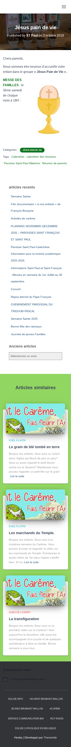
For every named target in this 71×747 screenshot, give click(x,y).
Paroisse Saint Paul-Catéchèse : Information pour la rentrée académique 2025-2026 (36, 253)
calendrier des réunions (41, 156)
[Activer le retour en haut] (63, 739)
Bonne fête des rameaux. (26, 326)
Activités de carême (23, 218)
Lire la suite (17, 476)
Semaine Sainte (21, 196)
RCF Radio (56, 718)
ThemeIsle (50, 737)
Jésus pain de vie (32, 150)
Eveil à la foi (17, 440)
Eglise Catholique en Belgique (35, 728)
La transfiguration (24, 619)
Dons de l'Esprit (20, 612)
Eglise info (15, 699)
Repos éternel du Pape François (31, 296)
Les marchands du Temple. (31, 533)
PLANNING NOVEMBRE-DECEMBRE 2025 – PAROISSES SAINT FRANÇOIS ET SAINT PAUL (35, 233)
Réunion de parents (54, 163)
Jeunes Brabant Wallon (27, 708)
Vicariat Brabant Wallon (46, 699)
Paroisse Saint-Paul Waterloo (22, 163)
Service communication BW (26, 718)
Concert (16, 289)
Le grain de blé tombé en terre (34, 447)
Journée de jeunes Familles (28, 334)
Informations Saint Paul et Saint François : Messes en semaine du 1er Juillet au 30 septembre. (36, 274)
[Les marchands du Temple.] (35, 504)
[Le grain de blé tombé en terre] (35, 418)
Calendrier (17, 156)
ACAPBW (55, 708)
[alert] (35, 679)
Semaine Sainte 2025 (24, 318)
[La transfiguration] (35, 590)
